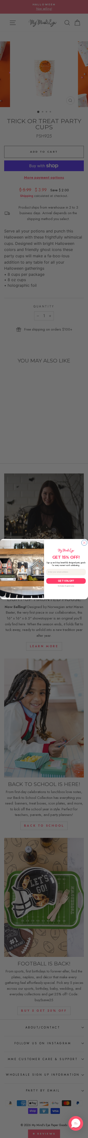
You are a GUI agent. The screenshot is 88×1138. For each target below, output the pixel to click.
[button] (75, 1123)
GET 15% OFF (66, 580)
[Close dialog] (84, 543)
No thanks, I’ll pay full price (66, 585)
